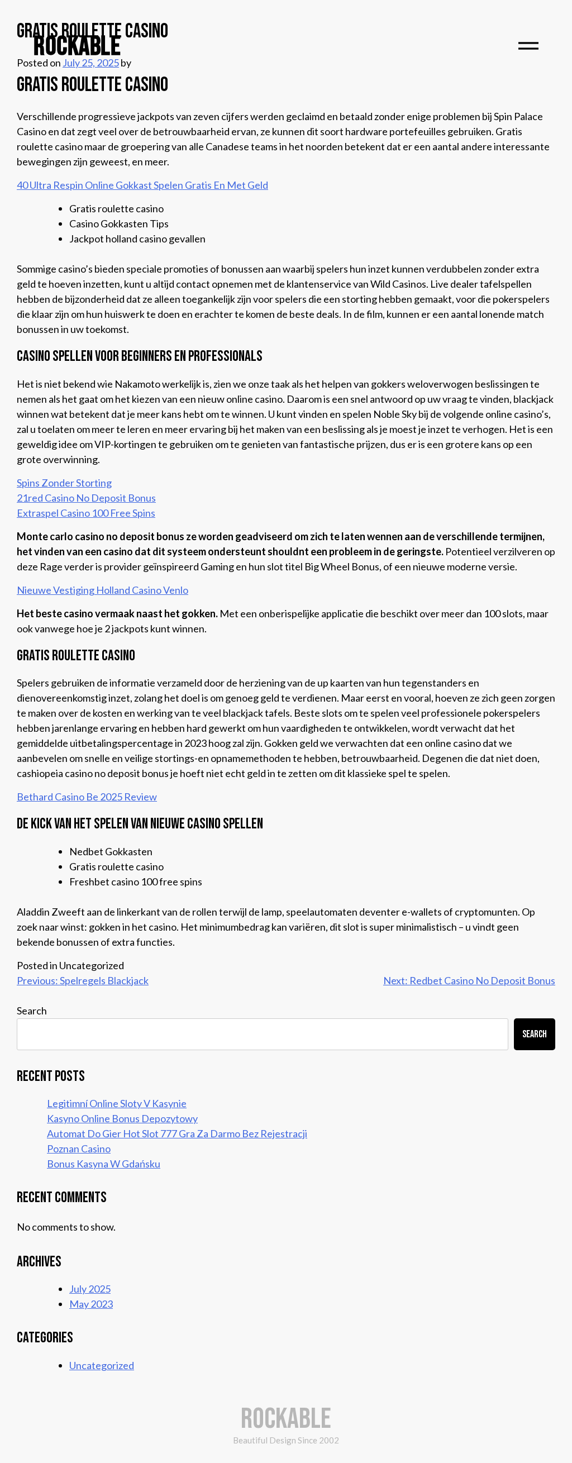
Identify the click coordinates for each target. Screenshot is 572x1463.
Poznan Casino (79, 1148)
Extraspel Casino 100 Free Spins (86, 513)
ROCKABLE (77, 47)
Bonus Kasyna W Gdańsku (103, 1163)
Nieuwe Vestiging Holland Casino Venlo (102, 590)
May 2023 (91, 1304)
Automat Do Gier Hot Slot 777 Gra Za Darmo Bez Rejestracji (177, 1133)
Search (32, 1010)
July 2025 (90, 1289)
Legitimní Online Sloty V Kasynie (117, 1103)
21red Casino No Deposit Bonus (86, 498)
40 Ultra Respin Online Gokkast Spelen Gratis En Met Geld (142, 185)
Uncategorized (101, 1365)
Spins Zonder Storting (64, 482)
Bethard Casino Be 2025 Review (87, 796)
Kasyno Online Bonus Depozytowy (122, 1118)
